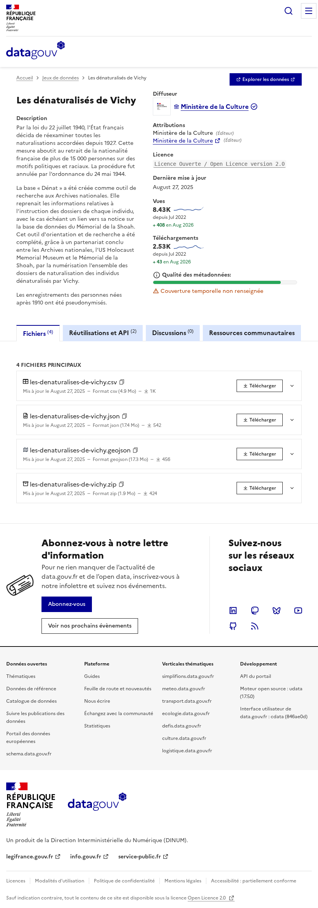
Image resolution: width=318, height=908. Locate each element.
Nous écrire (97, 701)
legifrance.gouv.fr (29, 857)
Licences (15, 880)
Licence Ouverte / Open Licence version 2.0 (219, 164)
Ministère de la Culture (183, 141)
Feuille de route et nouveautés (117, 688)
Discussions (173, 332)
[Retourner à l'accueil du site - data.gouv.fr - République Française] (97, 804)
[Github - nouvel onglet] (233, 626)
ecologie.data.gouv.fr (186, 713)
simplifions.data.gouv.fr (188, 676)
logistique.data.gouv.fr (187, 750)
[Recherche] (288, 11)
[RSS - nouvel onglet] (255, 626)
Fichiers (38, 333)
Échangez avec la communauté (118, 713)
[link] (266, 79)
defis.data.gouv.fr (181, 725)
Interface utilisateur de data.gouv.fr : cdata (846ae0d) (274, 712)
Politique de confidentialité (124, 880)
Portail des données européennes (28, 737)
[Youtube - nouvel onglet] (298, 610)
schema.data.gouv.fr (29, 753)
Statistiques (97, 725)
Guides (92, 676)
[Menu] (308, 11)
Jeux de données (60, 77)
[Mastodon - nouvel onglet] (255, 610)
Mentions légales (182, 880)
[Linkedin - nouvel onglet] (233, 610)
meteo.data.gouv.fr (183, 688)
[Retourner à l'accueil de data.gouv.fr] (35, 50)
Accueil (24, 77)
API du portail (255, 676)
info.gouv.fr (85, 857)
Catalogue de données (31, 701)
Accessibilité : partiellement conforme (253, 880)
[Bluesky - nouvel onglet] (276, 610)
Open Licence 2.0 (207, 897)
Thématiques (20, 676)
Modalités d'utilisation (59, 880)
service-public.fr (139, 857)
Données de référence (31, 688)
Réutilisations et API (103, 332)
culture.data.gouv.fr (184, 738)
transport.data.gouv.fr (187, 701)
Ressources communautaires (252, 332)
